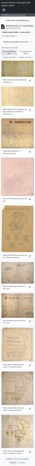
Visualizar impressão (11, 48)
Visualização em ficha (10, 52)
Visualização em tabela (26, 52)
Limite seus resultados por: (17, 20)
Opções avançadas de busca (15, 41)
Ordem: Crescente (26, 57)
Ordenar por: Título (9, 57)
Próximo (22, 463)
